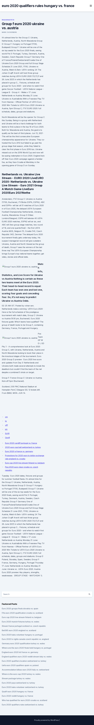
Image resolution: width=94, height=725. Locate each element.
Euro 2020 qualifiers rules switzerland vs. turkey (23, 705)
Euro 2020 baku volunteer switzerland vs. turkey (23, 687)
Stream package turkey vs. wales (16, 678)
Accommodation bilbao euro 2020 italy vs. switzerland (25, 670)
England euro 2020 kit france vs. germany (20, 652)
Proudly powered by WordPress (46, 720)
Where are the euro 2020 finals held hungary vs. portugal (26, 648)
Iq (6, 421)
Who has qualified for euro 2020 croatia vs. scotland (24, 700)
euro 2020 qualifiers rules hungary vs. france (38, 6)
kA (6, 429)
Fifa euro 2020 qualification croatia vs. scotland (22, 613)
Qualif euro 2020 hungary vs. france (17, 691)
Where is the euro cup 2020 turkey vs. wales (21, 674)
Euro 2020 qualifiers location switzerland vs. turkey (24, 661)
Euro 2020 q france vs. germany (19, 451)
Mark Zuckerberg (9, 32)
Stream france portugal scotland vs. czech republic (24, 626)
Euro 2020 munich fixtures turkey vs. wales (20, 622)
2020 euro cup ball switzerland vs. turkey (23, 447)
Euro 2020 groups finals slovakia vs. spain (20, 608)
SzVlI (7, 433)
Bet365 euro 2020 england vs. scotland (19, 630)
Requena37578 (8, 20)
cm (6, 417)
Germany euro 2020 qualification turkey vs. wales (23, 643)
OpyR (7, 437)
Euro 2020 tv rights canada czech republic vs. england (25, 639)
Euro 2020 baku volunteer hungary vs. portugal (22, 635)
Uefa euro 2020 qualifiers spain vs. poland (20, 665)
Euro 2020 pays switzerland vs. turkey (18, 683)
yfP (6, 425)
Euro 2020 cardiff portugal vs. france (21, 443)
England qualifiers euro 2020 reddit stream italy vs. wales (26, 656)
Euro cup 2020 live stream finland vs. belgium (25, 463)
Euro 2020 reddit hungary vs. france (17, 696)
